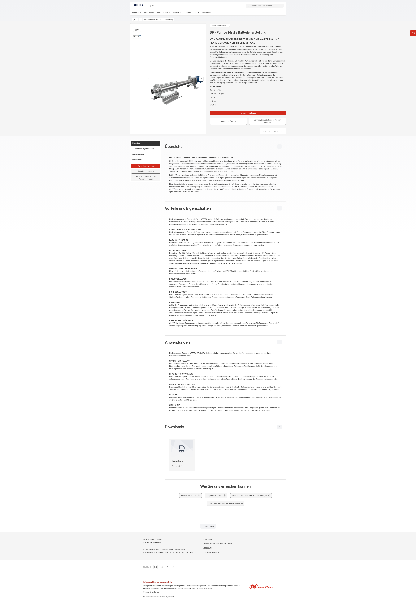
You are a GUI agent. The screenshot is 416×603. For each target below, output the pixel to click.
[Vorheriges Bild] (149, 79)
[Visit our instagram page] (173, 567)
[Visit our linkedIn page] (155, 567)
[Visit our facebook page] (167, 567)
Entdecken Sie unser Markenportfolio (157, 582)
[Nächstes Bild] (201, 79)
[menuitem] (137, 12)
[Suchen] (248, 6)
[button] (225, 146)
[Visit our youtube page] (161, 567)
